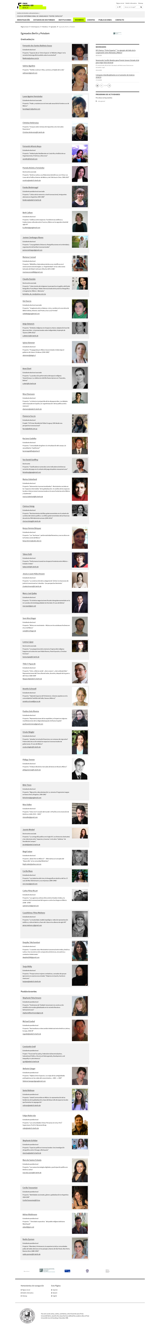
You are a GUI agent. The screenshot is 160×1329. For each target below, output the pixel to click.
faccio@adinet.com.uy (30, 429)
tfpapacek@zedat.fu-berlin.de (32, 679)
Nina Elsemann (29, 394)
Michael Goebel (29, 1021)
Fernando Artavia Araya (32, 146)
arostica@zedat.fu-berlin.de (32, 180)
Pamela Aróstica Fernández (33, 168)
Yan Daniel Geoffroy (30, 459)
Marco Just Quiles (30, 593)
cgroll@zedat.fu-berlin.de (31, 1061)
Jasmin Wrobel (29, 829)
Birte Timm (27, 785)
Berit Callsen (28, 212)
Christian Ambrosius (31, 122)
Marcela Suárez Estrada (32, 1160)
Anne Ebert (27, 368)
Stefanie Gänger (29, 1068)
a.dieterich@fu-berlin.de (30, 336)
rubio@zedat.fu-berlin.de (31, 1128)
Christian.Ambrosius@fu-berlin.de (33, 132)
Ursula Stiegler (28, 732)
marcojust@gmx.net (29, 606)
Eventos (91, 20)
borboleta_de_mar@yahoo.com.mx (34, 294)
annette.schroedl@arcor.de (31, 701)
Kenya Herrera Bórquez (32, 528)
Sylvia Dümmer (29, 342)
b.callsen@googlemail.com (31, 228)
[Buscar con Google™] (141, 7)
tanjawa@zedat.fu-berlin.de (32, 981)
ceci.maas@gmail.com (30, 884)
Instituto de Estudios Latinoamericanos (28, 13)
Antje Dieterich (28, 324)
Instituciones (65, 20)
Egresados (53, 27)
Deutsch (55, 1293)
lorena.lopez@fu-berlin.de (31, 657)
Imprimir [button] (55, 1290)
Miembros (79, 20)
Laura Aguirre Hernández (32, 96)
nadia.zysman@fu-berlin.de (31, 1254)
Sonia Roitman (28, 1090)
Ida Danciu (27, 301)
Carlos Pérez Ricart (30, 890)
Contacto (119, 20)
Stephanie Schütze (30, 1140)
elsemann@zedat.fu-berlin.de (32, 409)
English (55, 1296)
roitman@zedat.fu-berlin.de (32, 1105)
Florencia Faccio (29, 416)
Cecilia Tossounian (30, 1187)
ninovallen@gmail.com (30, 817)
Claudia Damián (29, 279)
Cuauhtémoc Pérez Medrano (34, 912)
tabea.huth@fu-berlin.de (31, 567)
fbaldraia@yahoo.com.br (31, 58)
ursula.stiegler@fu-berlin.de (32, 747)
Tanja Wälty (27, 966)
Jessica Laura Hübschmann (34, 573)
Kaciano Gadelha (29, 438)
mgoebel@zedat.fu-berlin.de (32, 1034)
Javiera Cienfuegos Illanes (33, 237)
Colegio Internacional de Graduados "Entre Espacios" (40, 16)
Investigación (23, 20)
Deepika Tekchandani (31, 942)
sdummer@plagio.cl (29, 355)
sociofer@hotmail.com (30, 159)
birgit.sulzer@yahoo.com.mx (32, 864)
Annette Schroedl (29, 688)
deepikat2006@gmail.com (31, 957)
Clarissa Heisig (28, 506)
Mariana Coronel (29, 257)
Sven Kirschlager (29, 618)
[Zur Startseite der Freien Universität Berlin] (30, 5)
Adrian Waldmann (30, 1214)
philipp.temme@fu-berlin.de (32, 770)
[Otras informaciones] (80, 52)
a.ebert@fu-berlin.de (29, 383)
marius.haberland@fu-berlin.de (33, 497)
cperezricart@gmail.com (31, 906)
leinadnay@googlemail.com (32, 472)
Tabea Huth (27, 554)
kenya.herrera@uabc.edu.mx (32, 541)
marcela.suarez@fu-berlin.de (32, 1173)
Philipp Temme (29, 759)
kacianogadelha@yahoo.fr (31, 451)
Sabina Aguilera (29, 65)
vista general (101, 101)
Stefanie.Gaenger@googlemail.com (34, 1081)
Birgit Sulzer (27, 851)
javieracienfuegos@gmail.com (32, 250)
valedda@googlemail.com (31, 314)
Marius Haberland (30, 479)
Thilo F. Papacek (29, 664)
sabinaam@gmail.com (30, 73)
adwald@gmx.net (28, 1227)
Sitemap (140, 3)
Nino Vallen (27, 804)
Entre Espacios (35, 27)
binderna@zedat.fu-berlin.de (32, 200)
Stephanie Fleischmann (32, 998)
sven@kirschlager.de (29, 631)
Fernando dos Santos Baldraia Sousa (37, 45)
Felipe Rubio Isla (29, 1115)
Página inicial (120, 3)
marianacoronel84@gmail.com (33, 272)
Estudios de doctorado (44, 20)
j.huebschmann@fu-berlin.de (32, 586)
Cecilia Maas (28, 871)
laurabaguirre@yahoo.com (31, 109)
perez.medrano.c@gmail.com (32, 925)
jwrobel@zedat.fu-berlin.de (31, 845)
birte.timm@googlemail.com (32, 798)
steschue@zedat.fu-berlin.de (32, 1153)
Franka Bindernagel (30, 187)
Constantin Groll (29, 1046)
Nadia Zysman (28, 1239)
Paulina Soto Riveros (31, 711)
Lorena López (28, 642)
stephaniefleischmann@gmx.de (33, 1013)
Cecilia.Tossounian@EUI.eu (31, 1200)
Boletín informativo (131, 3)
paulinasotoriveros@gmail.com (33, 724)
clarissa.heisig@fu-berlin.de (31, 521)
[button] (119, 7)
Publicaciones (105, 20)
